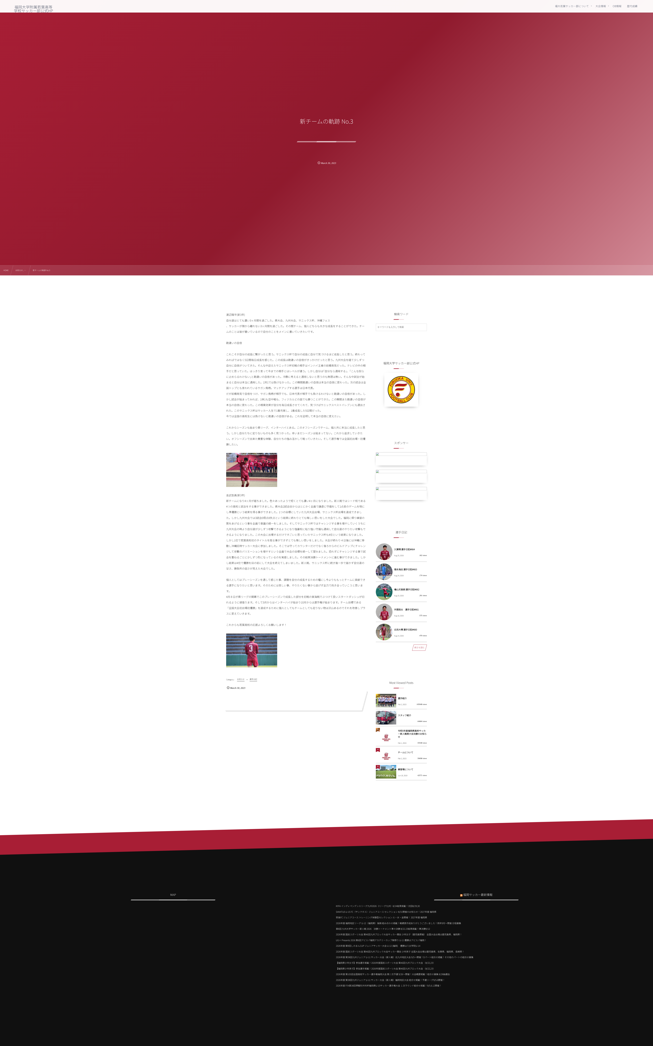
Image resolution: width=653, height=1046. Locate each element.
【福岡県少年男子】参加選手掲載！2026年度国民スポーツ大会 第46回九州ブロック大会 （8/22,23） (385, 968)
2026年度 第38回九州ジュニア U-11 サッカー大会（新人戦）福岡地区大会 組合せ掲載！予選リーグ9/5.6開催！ (390, 980)
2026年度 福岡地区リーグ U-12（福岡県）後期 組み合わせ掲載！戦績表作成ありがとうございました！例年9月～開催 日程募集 (398, 923)
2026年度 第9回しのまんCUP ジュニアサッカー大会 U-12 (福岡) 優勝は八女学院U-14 (378, 945)
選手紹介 (402, 698)
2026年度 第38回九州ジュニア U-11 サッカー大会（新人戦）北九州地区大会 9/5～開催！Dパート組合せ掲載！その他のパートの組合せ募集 (404, 957)
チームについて (405, 752)
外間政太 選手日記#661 (406, 609)
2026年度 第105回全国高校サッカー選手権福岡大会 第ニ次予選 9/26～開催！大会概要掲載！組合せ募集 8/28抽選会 (393, 974)
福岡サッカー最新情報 (477, 894)
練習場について (405, 769)
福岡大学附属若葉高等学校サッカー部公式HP (33, 9)
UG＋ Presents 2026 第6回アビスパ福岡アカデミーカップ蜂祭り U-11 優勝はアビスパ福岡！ (381, 940)
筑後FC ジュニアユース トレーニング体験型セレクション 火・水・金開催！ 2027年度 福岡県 (381, 917)
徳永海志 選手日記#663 (405, 569)
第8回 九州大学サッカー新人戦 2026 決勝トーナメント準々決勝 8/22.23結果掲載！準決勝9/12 (383, 928)
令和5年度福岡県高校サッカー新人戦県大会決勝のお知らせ (412, 733)
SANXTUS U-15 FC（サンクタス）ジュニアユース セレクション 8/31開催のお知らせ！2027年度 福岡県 (386, 911)
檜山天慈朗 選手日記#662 (406, 589)
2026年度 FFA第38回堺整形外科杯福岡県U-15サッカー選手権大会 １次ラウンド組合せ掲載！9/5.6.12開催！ (388, 985)
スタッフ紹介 (404, 715)
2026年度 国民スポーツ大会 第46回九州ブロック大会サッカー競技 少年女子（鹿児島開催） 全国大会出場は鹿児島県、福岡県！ (399, 934)
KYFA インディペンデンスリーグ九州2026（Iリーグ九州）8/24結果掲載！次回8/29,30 (378, 906)
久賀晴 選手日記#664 (404, 549)
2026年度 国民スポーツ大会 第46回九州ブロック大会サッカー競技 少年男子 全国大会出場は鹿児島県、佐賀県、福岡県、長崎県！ (400, 951)
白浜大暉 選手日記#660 (405, 629)
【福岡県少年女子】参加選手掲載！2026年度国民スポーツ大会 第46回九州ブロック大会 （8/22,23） (385, 962)
